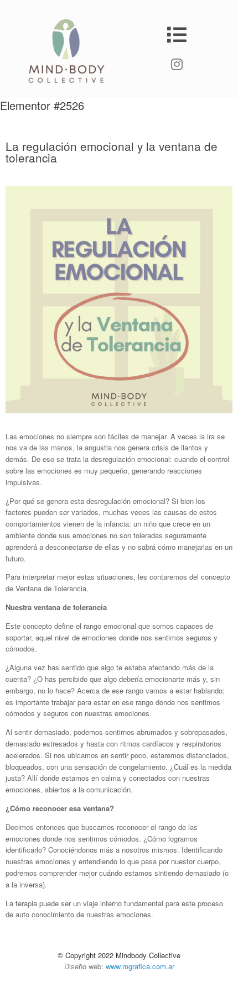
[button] (177, 34)
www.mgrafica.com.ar (140, 966)
